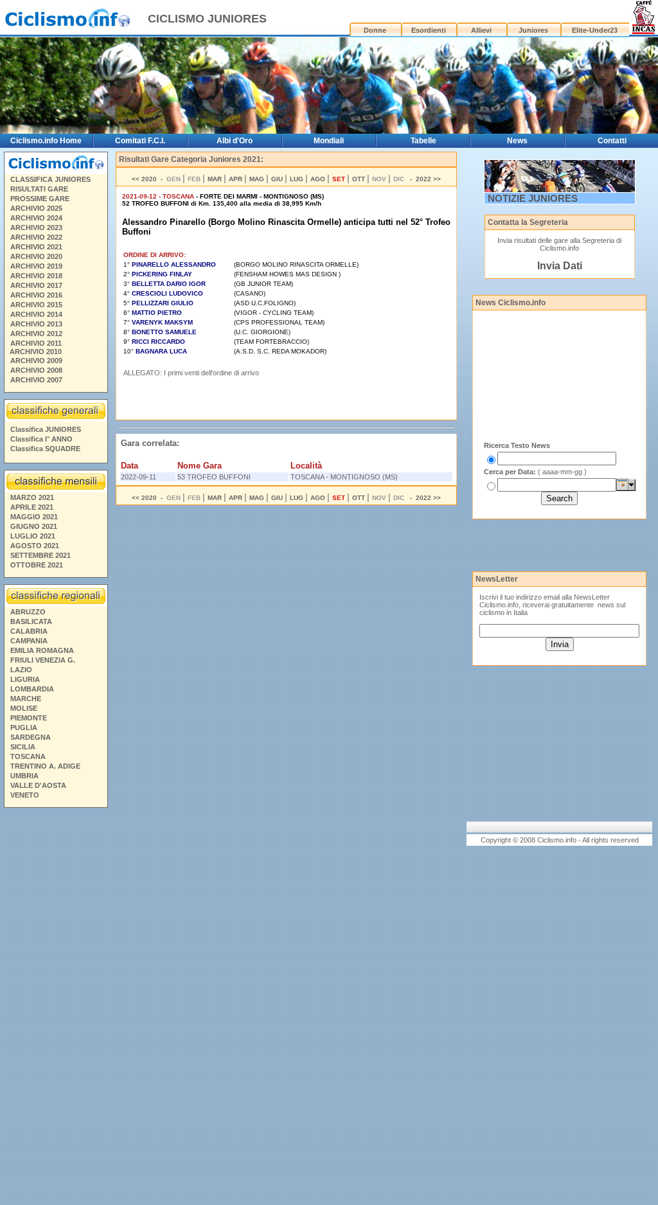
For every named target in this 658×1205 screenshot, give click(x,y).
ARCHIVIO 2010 (36, 351)
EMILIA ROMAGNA (42, 650)
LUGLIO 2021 (32, 536)
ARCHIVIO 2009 (36, 360)
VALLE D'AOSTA (38, 785)
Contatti (612, 140)
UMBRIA (24, 776)
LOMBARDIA (32, 689)
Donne (375, 30)
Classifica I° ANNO (41, 439)
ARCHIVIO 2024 (36, 218)
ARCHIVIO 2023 (36, 227)
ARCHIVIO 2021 (36, 247)
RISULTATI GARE (39, 189)
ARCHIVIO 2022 (36, 237)
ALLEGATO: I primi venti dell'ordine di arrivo (191, 373)
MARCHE (25, 698)
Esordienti (428, 30)
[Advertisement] (55, 1008)
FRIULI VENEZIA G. (42, 660)
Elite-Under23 (595, 30)
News (517, 140)
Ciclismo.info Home (46, 140)
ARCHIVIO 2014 (36, 314)
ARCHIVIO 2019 (36, 266)
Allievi (481, 30)
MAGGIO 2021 (34, 517)
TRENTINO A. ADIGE (45, 766)
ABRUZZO (28, 612)
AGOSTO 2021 (34, 545)
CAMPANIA (29, 641)
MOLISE (23, 708)
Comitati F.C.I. (140, 140)
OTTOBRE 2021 (36, 565)
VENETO (24, 795)
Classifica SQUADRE (45, 448)
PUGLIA (23, 727)
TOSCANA (28, 756)
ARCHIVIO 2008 (36, 370)
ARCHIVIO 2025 (36, 208)
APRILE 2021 (31, 507)
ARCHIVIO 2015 (36, 304)
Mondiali (329, 140)
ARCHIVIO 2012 (36, 333)
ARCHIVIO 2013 (36, 324)
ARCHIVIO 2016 (36, 295)
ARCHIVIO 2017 (36, 285)
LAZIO (21, 670)
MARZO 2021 (32, 497)
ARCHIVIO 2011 (36, 343)
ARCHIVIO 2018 (36, 276)
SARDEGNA (30, 737)
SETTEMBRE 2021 (40, 555)
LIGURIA (25, 679)
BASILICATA (31, 621)
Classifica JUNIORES (45, 429)
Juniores (533, 30)
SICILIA (22, 747)
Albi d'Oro (235, 140)
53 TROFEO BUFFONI (214, 477)
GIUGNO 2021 (33, 526)
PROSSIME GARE (39, 198)
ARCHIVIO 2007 (36, 380)
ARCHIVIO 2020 (36, 256)
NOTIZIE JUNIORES (533, 198)
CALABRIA (29, 631)
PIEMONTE (28, 718)
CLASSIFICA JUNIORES (50, 179)
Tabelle (423, 140)
